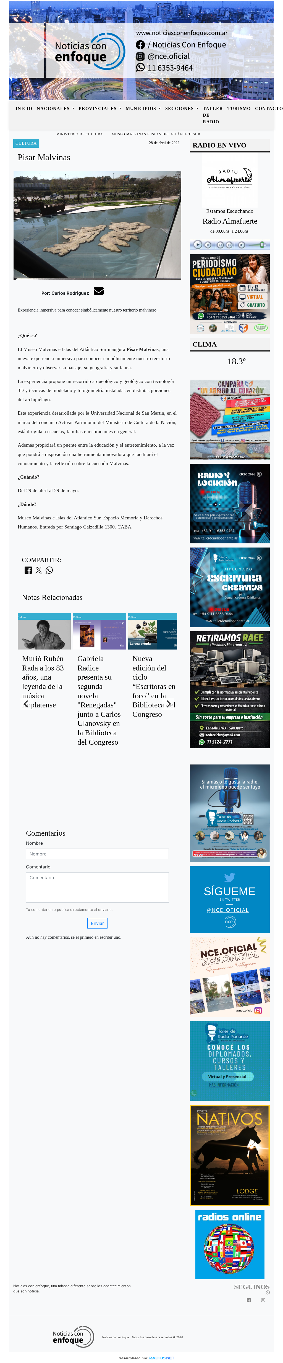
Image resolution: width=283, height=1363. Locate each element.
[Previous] (26, 704)
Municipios (142, 108)
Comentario (38, 867)
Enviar (97, 923)
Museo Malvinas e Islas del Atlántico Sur (156, 134)
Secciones (180, 108)
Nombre (34, 843)
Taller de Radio (213, 115)
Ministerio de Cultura (79, 134)
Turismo (239, 108)
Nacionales (54, 108)
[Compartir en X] (39, 572)
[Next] (168, 704)
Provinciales (98, 108)
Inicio (24, 108)
